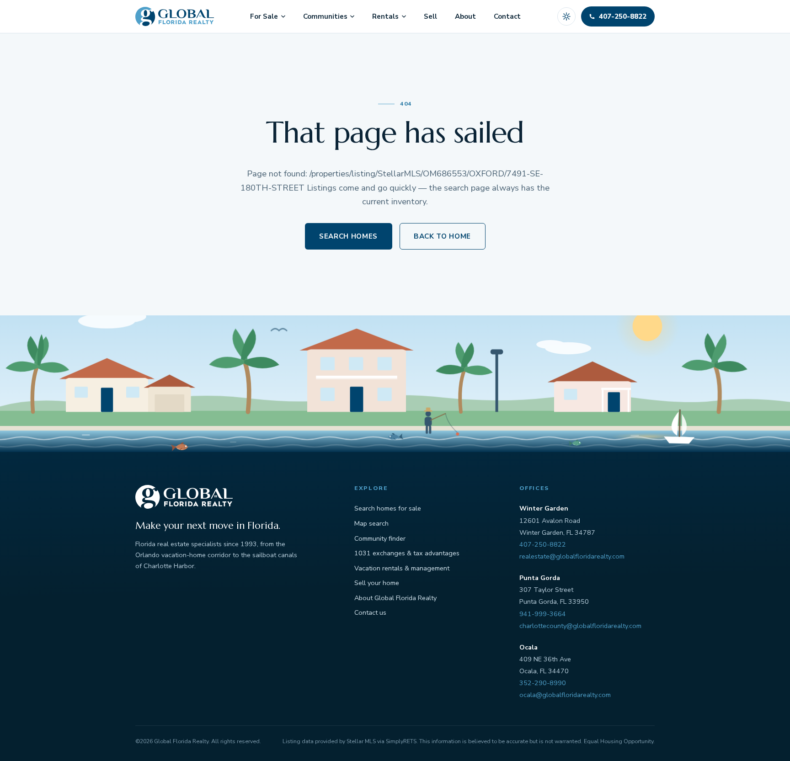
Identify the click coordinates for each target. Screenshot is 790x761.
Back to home (442, 236)
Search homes (348, 236)
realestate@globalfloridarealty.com (572, 556)
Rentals (385, 16)
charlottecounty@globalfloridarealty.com (580, 625)
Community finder (380, 538)
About (465, 16)
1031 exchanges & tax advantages (406, 553)
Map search (371, 523)
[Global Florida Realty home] (174, 16)
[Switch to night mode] (566, 16)
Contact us (370, 612)
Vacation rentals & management (401, 568)
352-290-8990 (542, 682)
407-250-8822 (542, 544)
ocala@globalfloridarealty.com (565, 694)
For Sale (264, 16)
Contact (507, 16)
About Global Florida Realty (395, 597)
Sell (430, 16)
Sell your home (376, 582)
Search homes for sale (387, 508)
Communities (325, 16)
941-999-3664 (542, 613)
